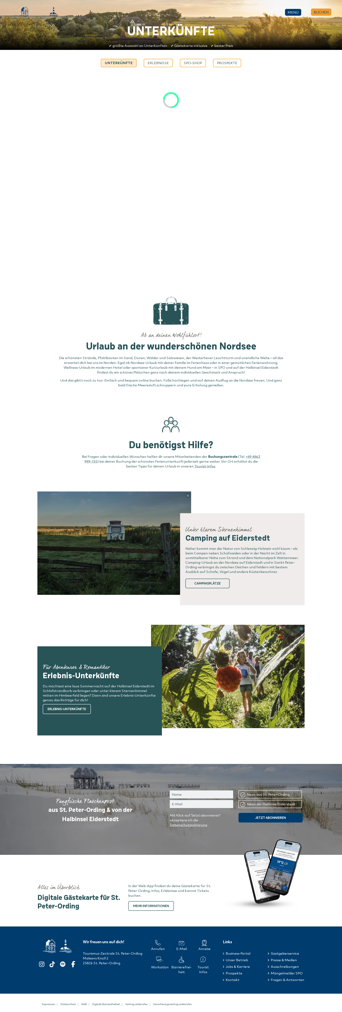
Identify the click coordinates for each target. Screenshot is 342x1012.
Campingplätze (207, 583)
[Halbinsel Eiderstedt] (53, 12)
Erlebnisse (158, 63)
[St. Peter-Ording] (23, 12)
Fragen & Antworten (287, 979)
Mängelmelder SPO (287, 973)
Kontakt (232, 979)
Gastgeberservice (285, 953)
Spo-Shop (193, 63)
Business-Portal (238, 953)
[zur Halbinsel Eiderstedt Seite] (65, 946)
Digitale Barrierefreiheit (106, 1004)
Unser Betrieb (237, 960)
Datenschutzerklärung (188, 825)
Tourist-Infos (205, 466)
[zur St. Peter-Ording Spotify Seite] (62, 963)
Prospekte (227, 63)
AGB (84, 1004)
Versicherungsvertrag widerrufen (172, 1004)
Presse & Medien (284, 960)
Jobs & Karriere (238, 966)
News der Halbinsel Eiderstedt (271, 804)
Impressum (48, 1004)
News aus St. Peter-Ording (268, 794)
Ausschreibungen (285, 966)
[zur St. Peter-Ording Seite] (49, 946)
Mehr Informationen (151, 906)
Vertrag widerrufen (136, 1004)
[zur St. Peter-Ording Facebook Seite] (73, 963)
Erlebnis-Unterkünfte (67, 709)
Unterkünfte (119, 63)
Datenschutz (68, 1004)
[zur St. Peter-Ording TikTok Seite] (52, 963)
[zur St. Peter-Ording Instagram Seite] (41, 963)
